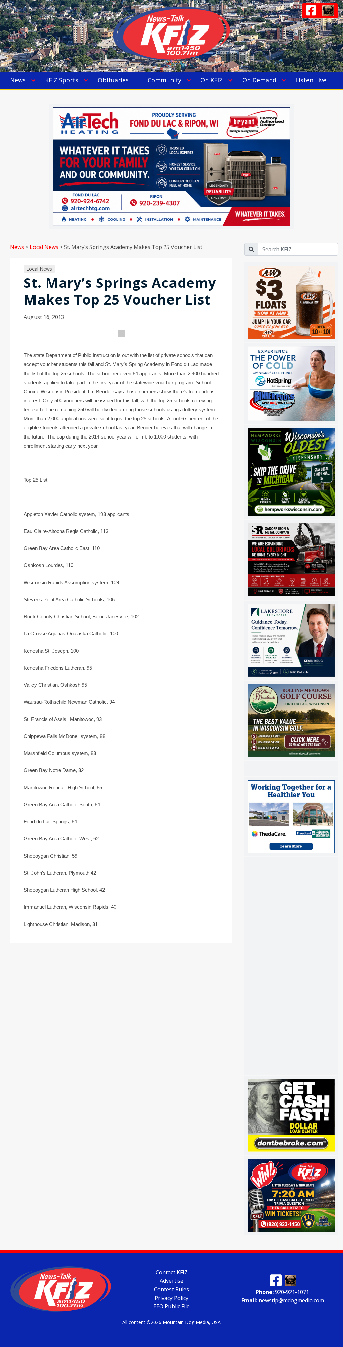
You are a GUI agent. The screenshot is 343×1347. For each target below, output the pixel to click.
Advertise (171, 1280)
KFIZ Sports (61, 80)
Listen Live (310, 80)
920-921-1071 (282, 1291)
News (18, 80)
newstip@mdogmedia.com (282, 1300)
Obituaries (113, 80)
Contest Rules (171, 1289)
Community (164, 80)
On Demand (259, 80)
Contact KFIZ (172, 1272)
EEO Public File (171, 1306)
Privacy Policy (171, 1297)
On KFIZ (211, 80)
